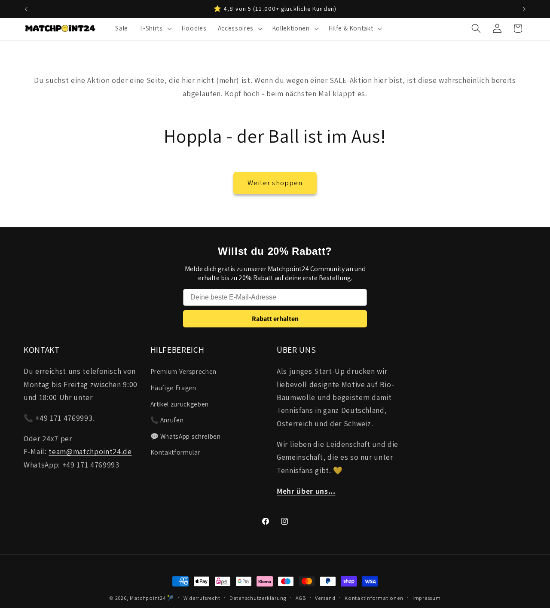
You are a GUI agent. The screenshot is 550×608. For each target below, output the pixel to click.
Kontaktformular (175, 452)
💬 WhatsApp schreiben (185, 436)
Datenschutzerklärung (257, 598)
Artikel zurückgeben (179, 404)
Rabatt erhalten (275, 318)
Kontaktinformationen (374, 598)
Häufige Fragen (173, 387)
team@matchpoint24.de (90, 452)
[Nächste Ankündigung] (524, 9)
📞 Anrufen (167, 420)
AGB (301, 598)
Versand (325, 598)
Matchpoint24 (147, 598)
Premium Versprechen (183, 371)
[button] (154, 28)
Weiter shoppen (275, 182)
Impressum (426, 598)
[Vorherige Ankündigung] (26, 9)
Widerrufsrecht (201, 598)
